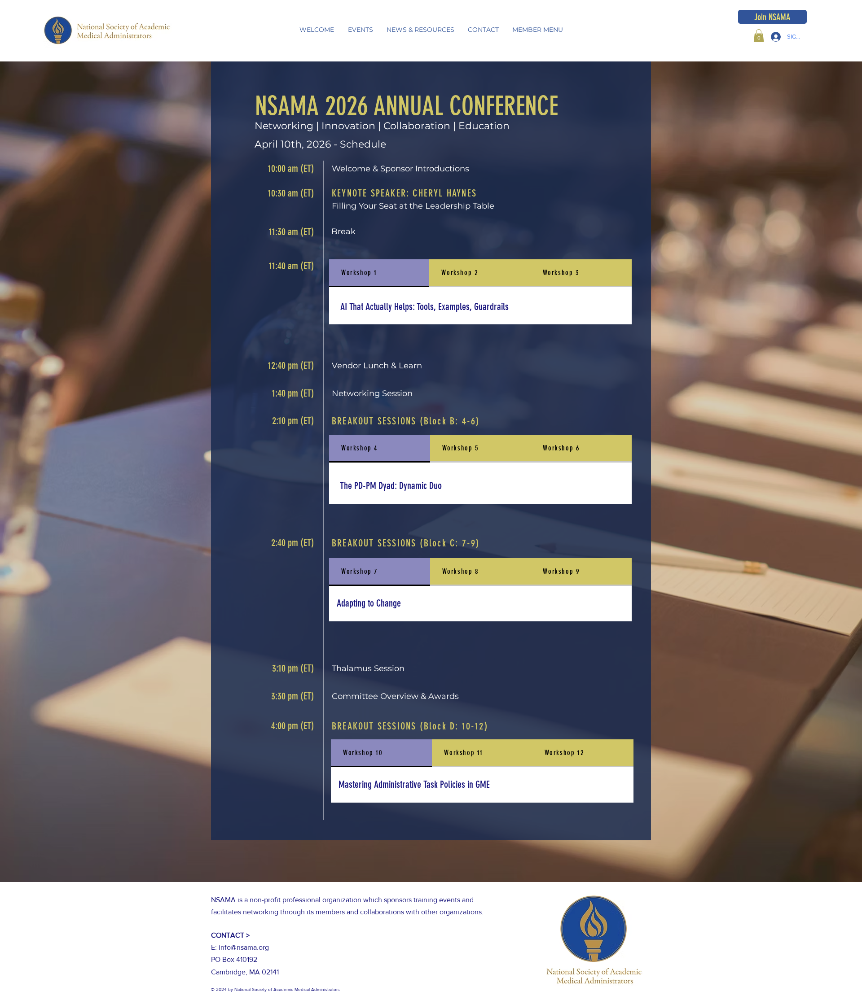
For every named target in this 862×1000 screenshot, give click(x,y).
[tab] (379, 273)
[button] (360, 29)
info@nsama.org (244, 947)
